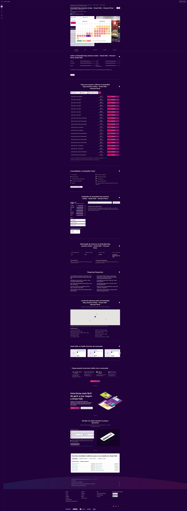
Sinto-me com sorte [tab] (92, 458)
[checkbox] (75, 232)
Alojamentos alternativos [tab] (83, 458)
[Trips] (1, 15)
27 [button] (84, 35)
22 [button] (89, 33)
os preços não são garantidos (93, 479)
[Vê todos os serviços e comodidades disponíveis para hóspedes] (119, 171)
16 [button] (99, 31)
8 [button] (89, 28)
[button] (2, 1)
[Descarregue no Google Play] (115, 494)
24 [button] (77, 35)
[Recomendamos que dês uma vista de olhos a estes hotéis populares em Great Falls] (119, 346)
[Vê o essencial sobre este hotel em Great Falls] (119, 56)
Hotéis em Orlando (75, 467)
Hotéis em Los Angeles (98, 466)
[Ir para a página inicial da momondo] (7, 1)
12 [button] (82, 31)
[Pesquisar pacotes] (1, 11)
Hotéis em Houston (75, 470)
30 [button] (91, 35)
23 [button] (91, 33)
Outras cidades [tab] (74, 458)
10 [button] (77, 31)
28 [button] (87, 35)
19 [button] (82, 33)
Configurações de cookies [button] (74, 161)
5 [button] (82, 28)
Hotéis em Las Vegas (75, 466)
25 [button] (80, 35)
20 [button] (84, 33)
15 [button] (89, 31)
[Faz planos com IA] (1, 13)
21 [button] (87, 33)
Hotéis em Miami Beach (99, 463)
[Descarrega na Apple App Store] (115, 496)
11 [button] (104, 28)
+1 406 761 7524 (73, 12)
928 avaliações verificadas (78, 14)
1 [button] (89, 26)
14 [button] (87, 31)
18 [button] (80, 33)
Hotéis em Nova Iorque (75, 463)
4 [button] (104, 26)
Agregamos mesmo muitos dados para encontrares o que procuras (83, 483)
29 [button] (89, 35)
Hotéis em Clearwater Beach (99, 470)
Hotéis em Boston (98, 467)
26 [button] (82, 35)
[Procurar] (1, 6)
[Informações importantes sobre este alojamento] (119, 246)
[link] (95, 381)
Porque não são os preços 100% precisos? (78, 485)
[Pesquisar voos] (1, 4)
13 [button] (109, 28)
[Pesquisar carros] (1, 9)
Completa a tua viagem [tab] (102, 458)
